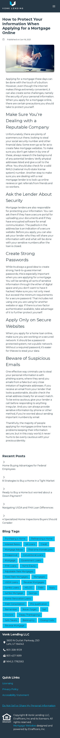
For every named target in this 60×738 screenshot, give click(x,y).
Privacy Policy (10, 689)
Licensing (7, 683)
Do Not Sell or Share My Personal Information (28, 705)
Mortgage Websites (25, 725)
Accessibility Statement (15, 695)
